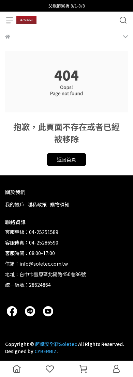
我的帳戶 (14, 204)
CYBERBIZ (45, 351)
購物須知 (59, 204)
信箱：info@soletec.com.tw (36, 263)
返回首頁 (66, 159)
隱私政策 (37, 204)
